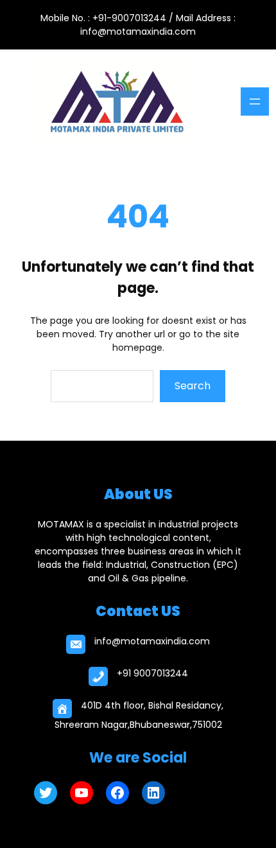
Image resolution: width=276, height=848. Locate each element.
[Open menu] (255, 101)
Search (193, 385)
